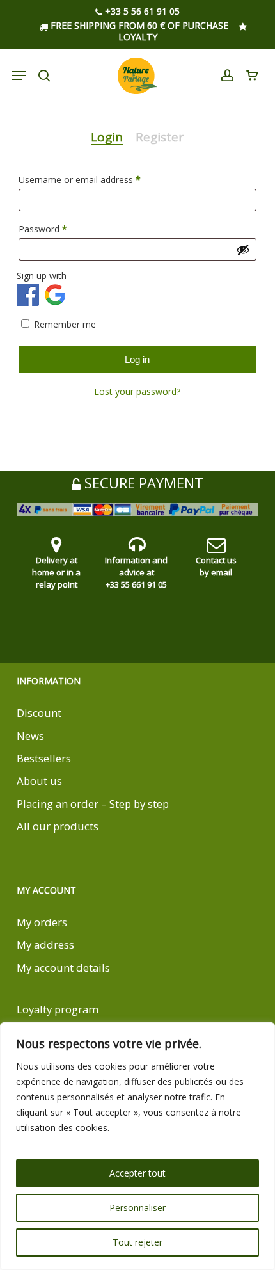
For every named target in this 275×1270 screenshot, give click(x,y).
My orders (42, 922)
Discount (39, 712)
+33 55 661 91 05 (136, 584)
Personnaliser (137, 1208)
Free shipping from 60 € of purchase (138, 25)
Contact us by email (216, 566)
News (30, 735)
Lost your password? (137, 391)
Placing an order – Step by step (93, 803)
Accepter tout (137, 1173)
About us (39, 780)
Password (61, 228)
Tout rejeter (137, 1242)
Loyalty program (57, 1009)
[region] (137, 1146)
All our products (57, 826)
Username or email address (98, 179)
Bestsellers (44, 758)
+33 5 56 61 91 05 (141, 11)
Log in (137, 359)
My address (45, 944)
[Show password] (243, 250)
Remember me (65, 324)
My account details (63, 967)
